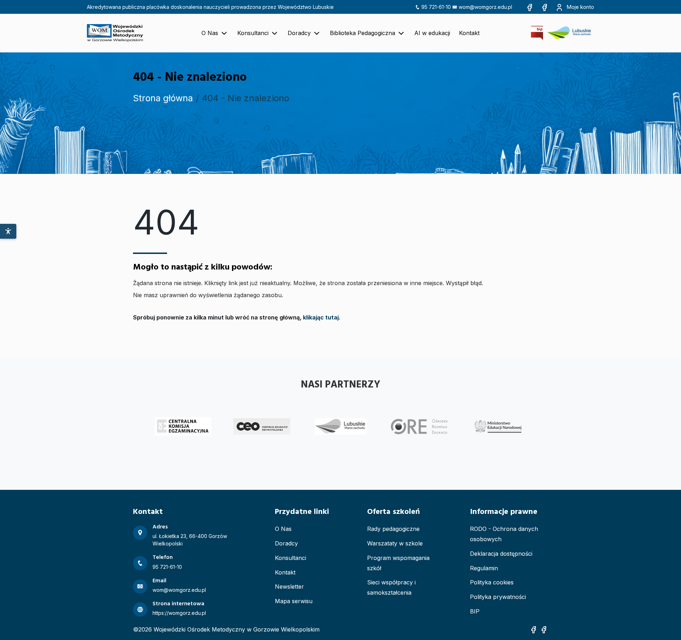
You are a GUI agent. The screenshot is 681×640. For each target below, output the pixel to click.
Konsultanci (290, 557)
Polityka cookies (492, 582)
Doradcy (286, 543)
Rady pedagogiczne (393, 528)
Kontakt (285, 572)
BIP (475, 611)
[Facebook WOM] (529, 7)
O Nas (283, 528)
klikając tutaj (321, 317)
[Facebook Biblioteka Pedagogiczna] (544, 7)
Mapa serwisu (293, 601)
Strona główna (163, 98)
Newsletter (289, 586)
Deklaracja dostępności (501, 553)
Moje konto (579, 7)
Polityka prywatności (498, 596)
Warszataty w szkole (395, 543)
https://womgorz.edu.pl (179, 613)
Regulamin (484, 568)
